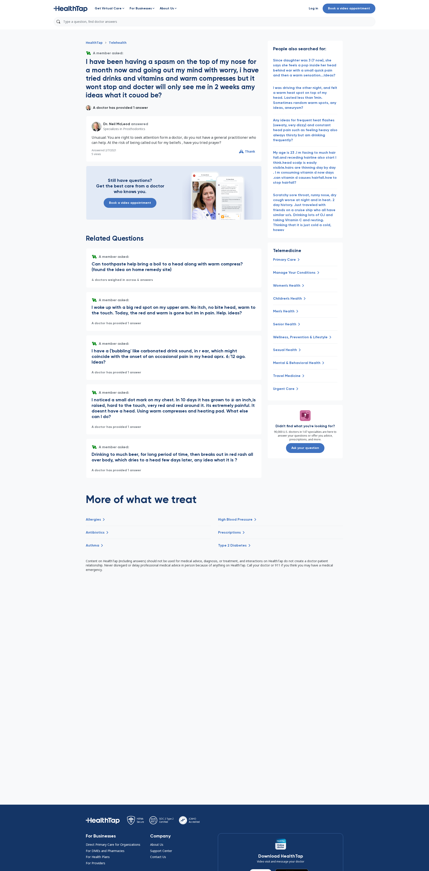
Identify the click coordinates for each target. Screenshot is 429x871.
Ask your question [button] (305, 448)
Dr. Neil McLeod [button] (116, 124)
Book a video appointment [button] (349, 8)
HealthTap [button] (94, 42)
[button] (71, 8)
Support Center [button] (161, 851)
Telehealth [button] (117, 42)
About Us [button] (156, 844)
